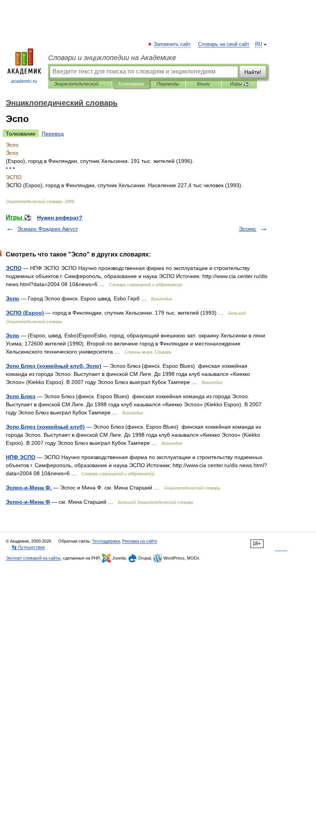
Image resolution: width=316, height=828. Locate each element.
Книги (203, 84)
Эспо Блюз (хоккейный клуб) (45, 427)
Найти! (252, 72)
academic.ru (24, 81)
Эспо (12, 298)
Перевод (53, 134)
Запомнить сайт (173, 44)
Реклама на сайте (139, 541)
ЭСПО (14, 268)
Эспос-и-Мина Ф (28, 502)
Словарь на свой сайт (223, 44)
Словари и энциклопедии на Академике (112, 58)
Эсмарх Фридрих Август (47, 229)
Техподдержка (106, 541)
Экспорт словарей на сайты (33, 558)
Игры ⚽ (239, 84)
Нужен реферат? (59, 218)
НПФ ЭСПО (20, 457)
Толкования (131, 84)
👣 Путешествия (28, 547)
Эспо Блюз (20, 396)
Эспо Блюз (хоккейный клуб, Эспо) (53, 366)
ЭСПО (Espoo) (25, 313)
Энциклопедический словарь (80, 84)
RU (258, 44)
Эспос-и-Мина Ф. (29, 487)
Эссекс (247, 229)
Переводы (167, 84)
